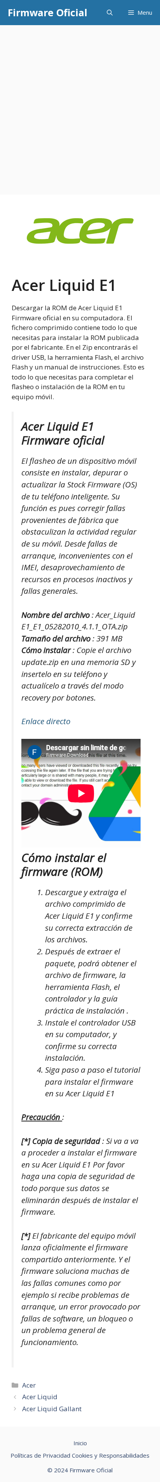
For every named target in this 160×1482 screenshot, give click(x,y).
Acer (29, 1385)
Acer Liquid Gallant (52, 1408)
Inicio (80, 1443)
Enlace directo (45, 721)
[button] (109, 12)
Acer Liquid (39, 1396)
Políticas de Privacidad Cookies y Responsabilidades (80, 1455)
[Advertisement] (80, 108)
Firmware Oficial (47, 12)
